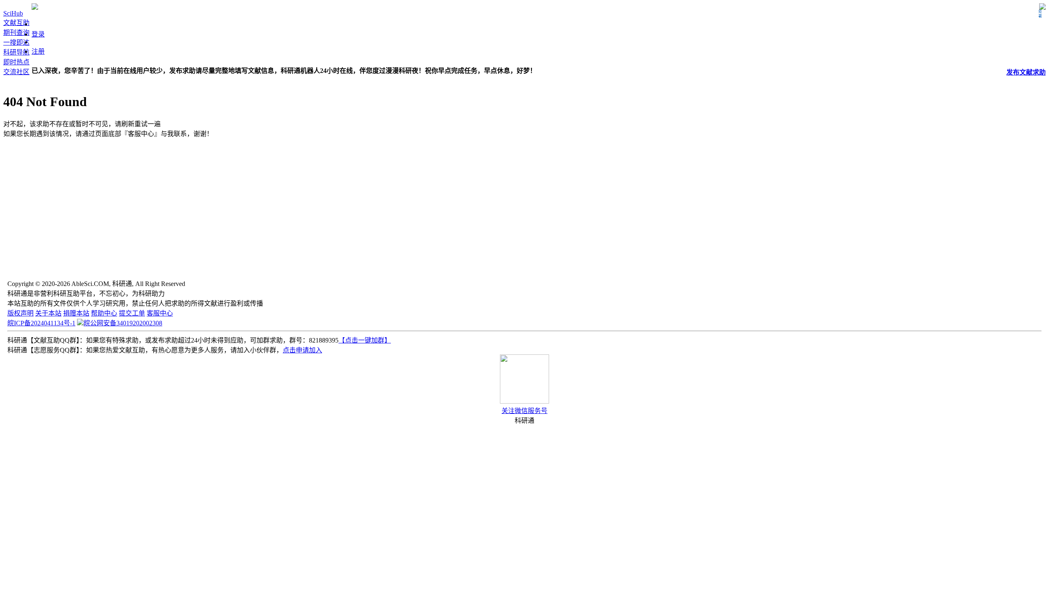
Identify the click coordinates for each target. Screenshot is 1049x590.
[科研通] (35, 7)
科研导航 (16, 52)
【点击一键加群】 (364, 340)
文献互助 (16, 22)
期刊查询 (16, 32)
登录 (38, 34)
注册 (38, 51)
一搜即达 (16, 42)
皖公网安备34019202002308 (123, 323)
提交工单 (132, 313)
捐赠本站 (76, 313)
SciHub (13, 13)
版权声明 (20, 313)
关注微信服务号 (524, 410)
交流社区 (16, 71)
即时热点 (16, 62)
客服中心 (160, 313)
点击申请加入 (302, 350)
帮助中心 (104, 313)
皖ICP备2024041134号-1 (41, 323)
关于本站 (48, 313)
